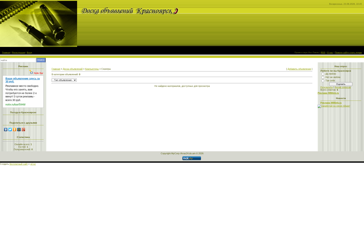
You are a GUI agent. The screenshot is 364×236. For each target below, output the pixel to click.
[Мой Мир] (19, 129)
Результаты (326, 87)
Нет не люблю (332, 77)
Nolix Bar (38, 73)
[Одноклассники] (14, 129)
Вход (29, 52)
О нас (330, 52)
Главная (6, 52)
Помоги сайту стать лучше (348, 52)
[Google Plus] (23, 129)
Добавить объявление (299, 69)
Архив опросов (343, 87)
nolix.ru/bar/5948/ (15, 104)
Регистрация (18, 52)
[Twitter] (10, 129)
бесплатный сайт (18, 164)
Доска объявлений (73, 69)
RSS (323, 52)
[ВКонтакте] (6, 129)
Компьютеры (92, 69)
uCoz (33, 164)
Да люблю (330, 73)
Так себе (330, 80)
